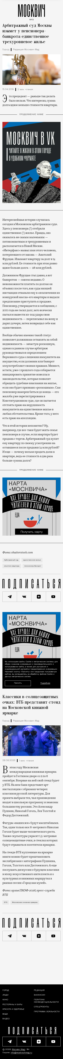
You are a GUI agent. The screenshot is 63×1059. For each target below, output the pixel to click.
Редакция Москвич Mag (26, 49)
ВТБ (5, 902)
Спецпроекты (41, 1007)
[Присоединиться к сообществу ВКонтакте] (24, 597)
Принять (18, 683)
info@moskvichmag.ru (21, 1053)
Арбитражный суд (11, 560)
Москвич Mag (18, 1049)
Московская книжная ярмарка (24, 902)
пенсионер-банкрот (32, 566)
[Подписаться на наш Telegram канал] (9, 597)
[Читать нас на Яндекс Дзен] (39, 597)
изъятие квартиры (11, 566)
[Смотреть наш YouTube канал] (53, 597)
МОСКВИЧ (31, 11)
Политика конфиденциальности (46, 1001)
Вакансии (39, 995)
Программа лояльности (47, 1012)
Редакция (39, 990)
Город (5, 49)
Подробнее (45, 683)
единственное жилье (32, 560)
